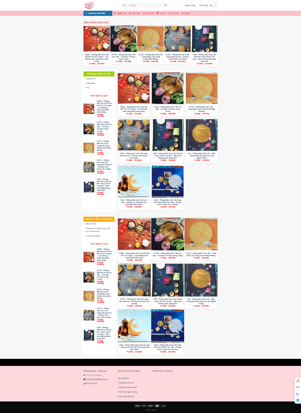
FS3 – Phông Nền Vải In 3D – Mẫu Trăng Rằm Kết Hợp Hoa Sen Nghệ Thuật (201, 155)
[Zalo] (298, 394)
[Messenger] (298, 400)
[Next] (167, 18)
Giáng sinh (90, 78)
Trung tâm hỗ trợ (125, 382)
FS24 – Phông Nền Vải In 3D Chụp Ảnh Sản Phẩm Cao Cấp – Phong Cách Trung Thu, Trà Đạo (167, 202)
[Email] (298, 387)
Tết (87, 87)
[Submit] (166, 5)
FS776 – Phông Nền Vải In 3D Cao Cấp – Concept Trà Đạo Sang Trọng (123, 57)
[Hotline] (298, 381)
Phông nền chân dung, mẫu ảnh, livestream (98, 230)
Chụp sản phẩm (93, 236)
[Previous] (88, 18)
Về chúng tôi (123, 378)
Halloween (90, 83)
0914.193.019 (91, 383)
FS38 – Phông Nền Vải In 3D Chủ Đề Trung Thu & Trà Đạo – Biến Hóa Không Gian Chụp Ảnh (204, 58)
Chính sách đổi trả (126, 396)
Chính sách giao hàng (127, 392)
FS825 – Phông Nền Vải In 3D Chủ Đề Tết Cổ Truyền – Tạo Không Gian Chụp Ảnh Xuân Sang (97, 58)
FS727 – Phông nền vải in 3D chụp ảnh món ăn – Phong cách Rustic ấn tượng (177, 57)
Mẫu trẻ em (91, 223)
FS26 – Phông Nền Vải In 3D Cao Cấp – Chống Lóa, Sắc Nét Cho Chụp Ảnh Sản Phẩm (133, 202)
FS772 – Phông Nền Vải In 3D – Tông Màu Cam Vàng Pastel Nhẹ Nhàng (150, 57)
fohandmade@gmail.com (96, 379)
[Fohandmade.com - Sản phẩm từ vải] (100, 5)
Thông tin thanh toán (127, 387)
